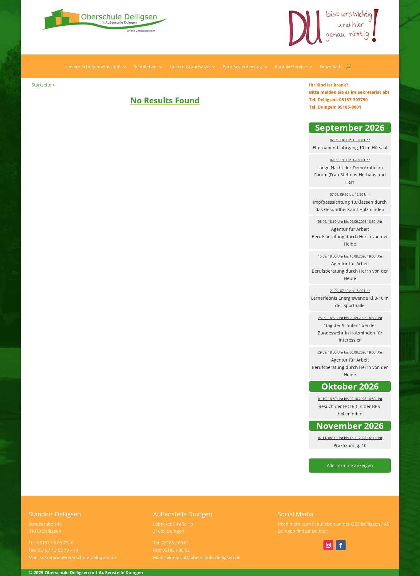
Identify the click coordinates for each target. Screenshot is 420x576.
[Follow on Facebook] (341, 545)
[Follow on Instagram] (328, 545)
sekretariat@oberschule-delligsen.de (78, 557)
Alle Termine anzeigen (350, 465)
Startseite (41, 85)
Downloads (331, 67)
